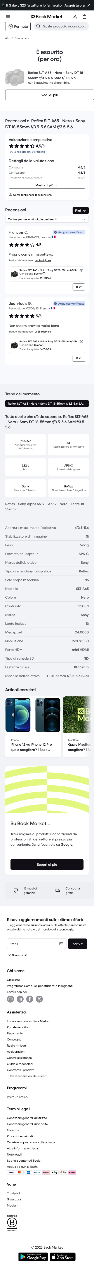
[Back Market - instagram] (10, 999)
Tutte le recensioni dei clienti (26, 1076)
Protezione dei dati (20, 1136)
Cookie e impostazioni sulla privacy (31, 1142)
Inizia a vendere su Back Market (28, 1021)
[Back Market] (47, 16)
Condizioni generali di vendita (27, 1124)
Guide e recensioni (20, 1064)
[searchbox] (65, 26)
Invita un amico (17, 1097)
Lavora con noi (17, 992)
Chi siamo (14, 980)
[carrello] (84, 16)
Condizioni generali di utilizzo (27, 1118)
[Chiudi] (88, 5)
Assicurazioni (16, 1052)
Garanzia (13, 1130)
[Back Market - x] (39, 999)
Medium (13, 1205)
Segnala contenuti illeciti (23, 1161)
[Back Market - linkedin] (20, 999)
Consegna (14, 1039)
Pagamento (15, 1033)
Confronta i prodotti (20, 1070)
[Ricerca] (38, 26)
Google (66, 844)
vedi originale (43, 260)
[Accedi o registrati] (74, 16)
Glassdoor (14, 1199)
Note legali (14, 1154)
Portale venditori (18, 1027)
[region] (47, 728)
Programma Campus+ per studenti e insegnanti (40, 986)
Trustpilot (13, 1193)
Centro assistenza (19, 1058)
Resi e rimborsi (17, 1045)
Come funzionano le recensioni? (32, 194)
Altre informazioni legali (23, 1148)
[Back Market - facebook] (29, 999)
